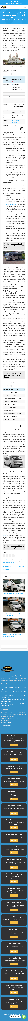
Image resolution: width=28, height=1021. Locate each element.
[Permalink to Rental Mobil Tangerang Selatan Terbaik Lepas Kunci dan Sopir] (14, 625)
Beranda (4, 19)
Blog (8, 19)
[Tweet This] (7, 555)
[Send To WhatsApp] (13, 555)
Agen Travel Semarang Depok (13, 561)
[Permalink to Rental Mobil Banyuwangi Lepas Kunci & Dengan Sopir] (14, 585)
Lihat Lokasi (14, 745)
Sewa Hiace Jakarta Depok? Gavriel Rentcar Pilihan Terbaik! (8, 568)
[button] (24, 79)
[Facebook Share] (4, 555)
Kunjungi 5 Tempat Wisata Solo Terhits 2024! (21, 568)
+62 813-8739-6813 (17, 94)
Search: (9, 74)
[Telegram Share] (10, 555)
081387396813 (16, 97)
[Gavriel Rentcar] (4, 7)
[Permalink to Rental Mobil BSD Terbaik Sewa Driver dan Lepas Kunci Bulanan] (14, 604)
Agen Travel (13, 561)
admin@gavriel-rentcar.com (15, 3)
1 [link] (21, 128)
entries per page (11, 70)
